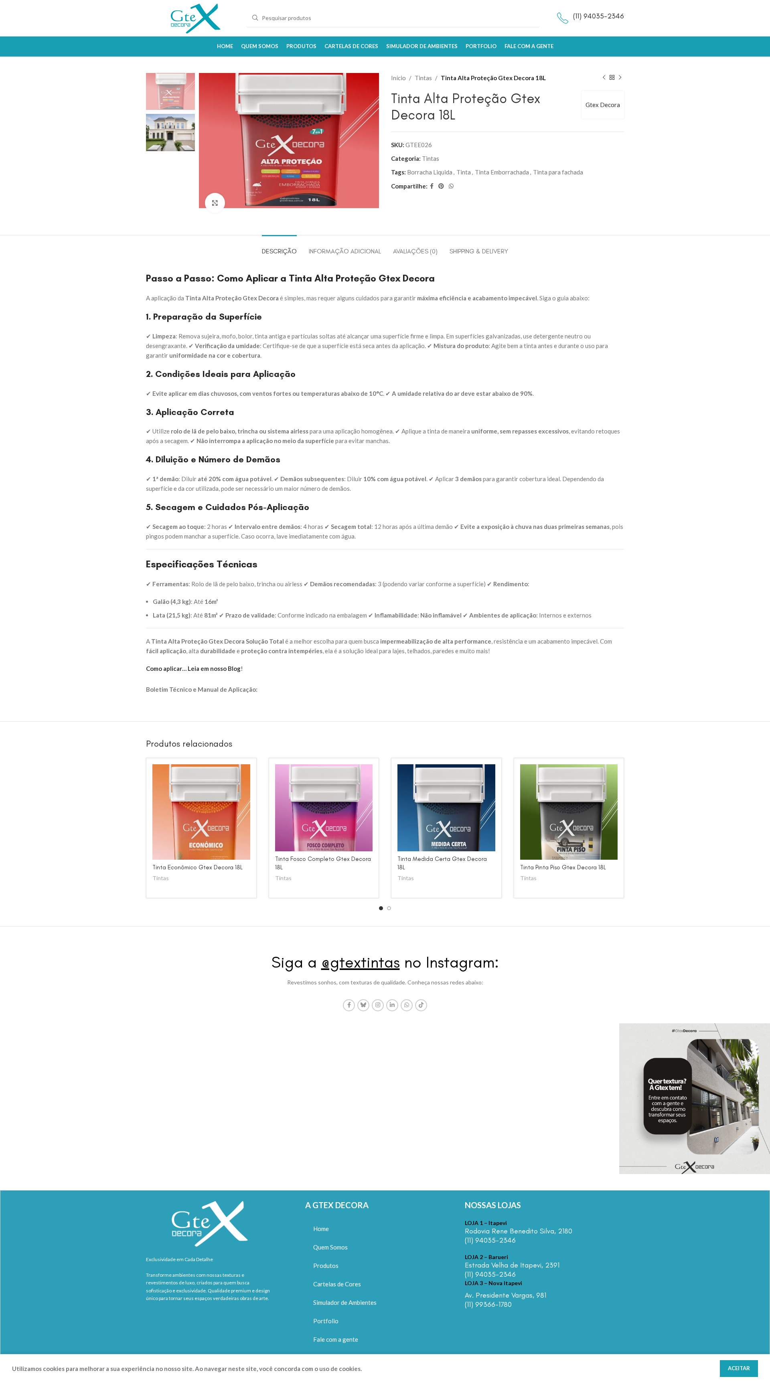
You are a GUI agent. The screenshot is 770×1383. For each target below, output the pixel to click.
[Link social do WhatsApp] (451, 186)
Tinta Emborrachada (502, 172)
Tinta (463, 172)
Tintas (423, 77)
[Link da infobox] (529, 1232)
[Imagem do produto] (201, 812)
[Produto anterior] (604, 78)
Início (398, 77)
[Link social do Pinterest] (441, 186)
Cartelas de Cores (337, 1284)
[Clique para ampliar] (215, 203)
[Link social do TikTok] (421, 1005)
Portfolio (325, 1320)
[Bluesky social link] (363, 1005)
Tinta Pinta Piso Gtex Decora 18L (563, 867)
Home (321, 1228)
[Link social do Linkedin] (392, 1005)
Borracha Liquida (429, 172)
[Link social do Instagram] (378, 1005)
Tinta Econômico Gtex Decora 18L (197, 867)
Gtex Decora (603, 104)
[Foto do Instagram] (75, 1098)
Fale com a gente (335, 1339)
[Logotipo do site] (196, 17)
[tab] (279, 247)
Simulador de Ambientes (345, 1302)
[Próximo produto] (620, 78)
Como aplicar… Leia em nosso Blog (193, 668)
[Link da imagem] (210, 1222)
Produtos (325, 1265)
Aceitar (739, 1368)
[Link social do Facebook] (432, 186)
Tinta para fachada (558, 172)
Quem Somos (330, 1247)
